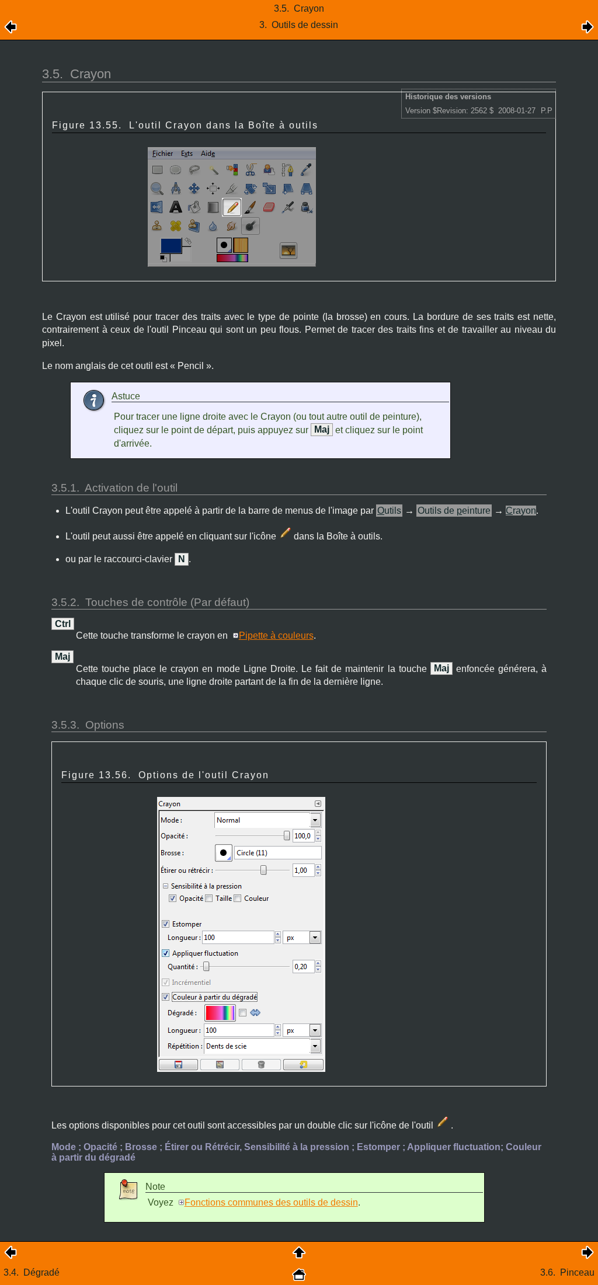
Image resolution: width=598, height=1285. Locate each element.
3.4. (32, 1272)
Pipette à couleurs (276, 635)
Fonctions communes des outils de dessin (271, 1202)
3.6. (567, 1272)
